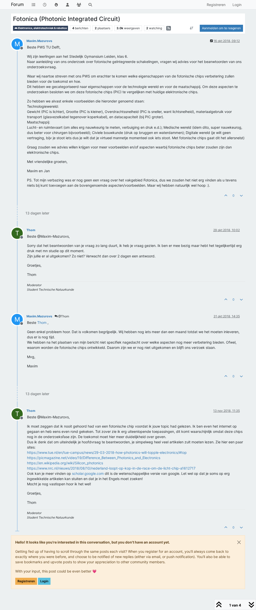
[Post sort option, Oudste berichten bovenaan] (192, 28)
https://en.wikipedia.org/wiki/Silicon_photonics (65, 463)
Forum (17, 4)
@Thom (63, 316)
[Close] (239, 542)
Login (44, 581)
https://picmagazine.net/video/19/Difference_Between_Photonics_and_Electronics (93, 458)
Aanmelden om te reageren (221, 28)
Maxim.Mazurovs (39, 41)
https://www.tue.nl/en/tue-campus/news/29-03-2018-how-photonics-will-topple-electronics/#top (107, 452)
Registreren (26, 581)
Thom (30, 230)
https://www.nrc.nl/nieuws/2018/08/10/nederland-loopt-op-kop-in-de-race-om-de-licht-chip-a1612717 (111, 468)
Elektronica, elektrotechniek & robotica (42, 28)
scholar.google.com (88, 473)
